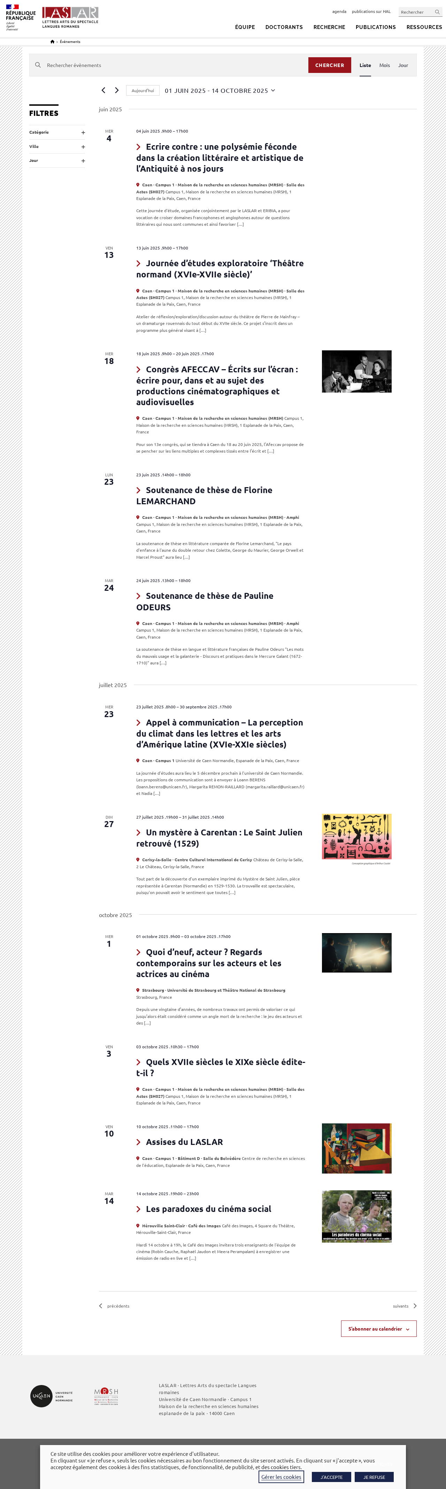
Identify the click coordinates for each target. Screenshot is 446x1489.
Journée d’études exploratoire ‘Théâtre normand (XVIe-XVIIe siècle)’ (220, 269)
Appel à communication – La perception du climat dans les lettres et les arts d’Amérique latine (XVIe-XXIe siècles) (219, 733)
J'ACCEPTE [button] (332, 1477)
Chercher (329, 65)
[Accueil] (52, 41)
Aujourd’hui (143, 90)
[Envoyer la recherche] (437, 11)
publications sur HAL (371, 11)
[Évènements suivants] (117, 90)
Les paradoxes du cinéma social (208, 1208)
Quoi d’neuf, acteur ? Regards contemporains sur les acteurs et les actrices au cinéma (209, 962)
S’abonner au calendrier (375, 1328)
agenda (339, 11)
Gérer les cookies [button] (281, 1476)
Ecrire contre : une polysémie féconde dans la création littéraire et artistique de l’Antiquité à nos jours (219, 157)
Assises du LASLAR (184, 1141)
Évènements (70, 41)
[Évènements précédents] (103, 90)
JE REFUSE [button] (374, 1477)
